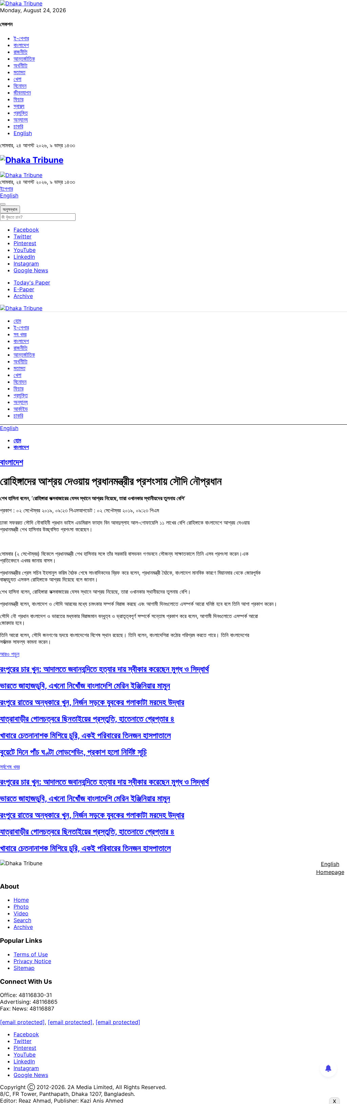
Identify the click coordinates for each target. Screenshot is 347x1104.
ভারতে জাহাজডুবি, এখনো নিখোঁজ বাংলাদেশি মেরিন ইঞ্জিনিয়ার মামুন (85, 686)
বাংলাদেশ (21, 45)
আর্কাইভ (21, 408)
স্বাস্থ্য (19, 106)
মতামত (19, 72)
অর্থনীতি (20, 65)
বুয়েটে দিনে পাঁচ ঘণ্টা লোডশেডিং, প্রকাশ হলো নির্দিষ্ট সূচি (73, 752)
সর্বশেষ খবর (10, 766)
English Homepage (330, 868)
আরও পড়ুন (9, 654)
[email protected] (22, 1022)
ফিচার (18, 99)
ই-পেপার (21, 38)
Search (22, 920)
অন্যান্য (21, 119)
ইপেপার (6, 188)
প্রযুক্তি (21, 112)
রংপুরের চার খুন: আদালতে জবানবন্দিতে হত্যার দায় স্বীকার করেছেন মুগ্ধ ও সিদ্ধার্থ (104, 669)
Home (21, 899)
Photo (21, 906)
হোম (17, 320)
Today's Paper (32, 282)
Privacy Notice (32, 961)
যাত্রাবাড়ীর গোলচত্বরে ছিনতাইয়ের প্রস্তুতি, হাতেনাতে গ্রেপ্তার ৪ (87, 719)
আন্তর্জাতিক (24, 58)
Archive (23, 296)
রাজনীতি (20, 51)
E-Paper (24, 289)
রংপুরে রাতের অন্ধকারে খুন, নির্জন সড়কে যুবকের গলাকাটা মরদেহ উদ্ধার (92, 702)
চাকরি (18, 126)
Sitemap (24, 967)
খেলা (17, 79)
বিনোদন (20, 85)
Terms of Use (31, 954)
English (23, 133)
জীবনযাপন (22, 92)
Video (21, 913)
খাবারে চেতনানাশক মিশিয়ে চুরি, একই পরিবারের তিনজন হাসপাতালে (85, 735)
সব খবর (20, 334)
